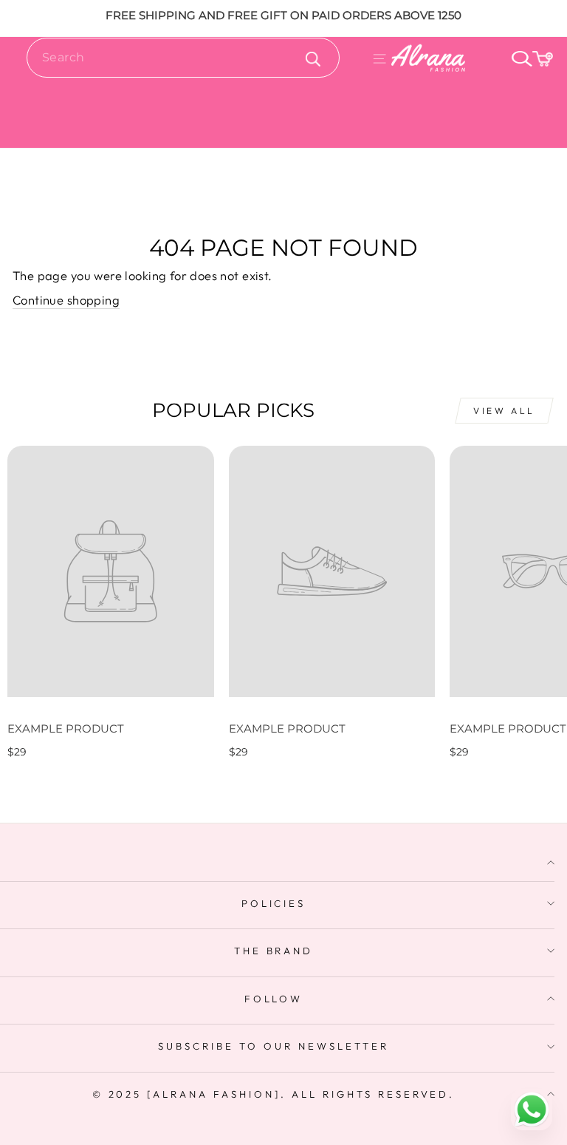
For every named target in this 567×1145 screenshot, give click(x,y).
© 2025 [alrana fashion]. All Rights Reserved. (274, 1094)
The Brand (274, 951)
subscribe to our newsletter (273, 1046)
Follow (273, 999)
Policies (273, 903)
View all (504, 410)
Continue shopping (66, 300)
